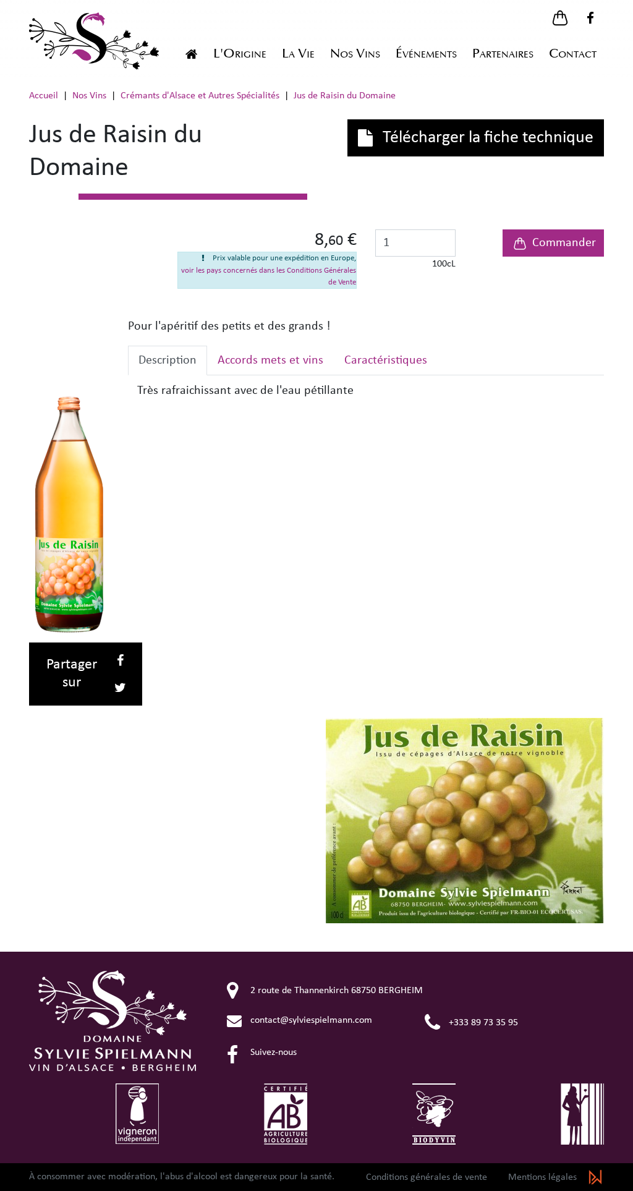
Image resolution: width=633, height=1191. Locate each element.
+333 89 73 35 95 (482, 1023)
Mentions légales (542, 1177)
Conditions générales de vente (426, 1177)
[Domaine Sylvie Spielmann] (191, 54)
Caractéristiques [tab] (385, 360)
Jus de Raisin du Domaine (465, 820)
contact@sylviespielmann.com (310, 1020)
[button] (560, 18)
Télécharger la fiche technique (486, 138)
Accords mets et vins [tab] (270, 360)
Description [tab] (167, 360)
